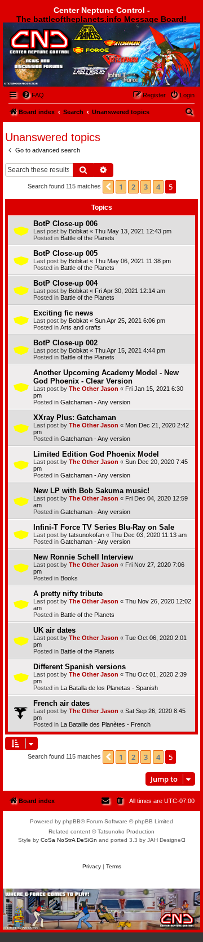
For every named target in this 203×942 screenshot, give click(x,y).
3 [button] (146, 187)
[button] (108, 186)
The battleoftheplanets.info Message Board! (101, 19)
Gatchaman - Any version (95, 402)
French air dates (61, 703)
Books (69, 578)
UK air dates (54, 630)
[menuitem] (32, 95)
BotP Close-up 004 (65, 283)
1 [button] (121, 187)
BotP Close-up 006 (65, 223)
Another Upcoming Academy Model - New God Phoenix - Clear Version (106, 376)
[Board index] (66, 52)
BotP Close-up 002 (65, 343)
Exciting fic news (63, 313)
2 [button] (133, 187)
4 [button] (158, 187)
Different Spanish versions (79, 666)
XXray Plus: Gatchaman (74, 417)
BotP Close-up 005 (65, 253)
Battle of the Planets (87, 238)
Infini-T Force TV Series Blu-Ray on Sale (103, 527)
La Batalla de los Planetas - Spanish (109, 687)
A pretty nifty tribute (68, 593)
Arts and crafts (80, 327)
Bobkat (78, 231)
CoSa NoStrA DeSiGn (69, 840)
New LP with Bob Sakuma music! (91, 490)
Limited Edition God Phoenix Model (96, 454)
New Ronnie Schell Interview (83, 557)
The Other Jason (93, 388)
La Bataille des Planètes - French (105, 724)
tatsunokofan (86, 534)
